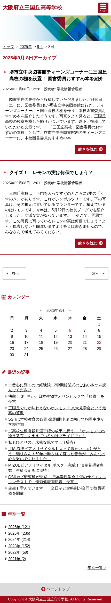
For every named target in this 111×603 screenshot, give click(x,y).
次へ (95, 273)
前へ (15, 273)
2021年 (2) (17, 559)
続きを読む (88, 149)
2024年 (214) (19, 539)
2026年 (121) (19, 527)
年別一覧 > (97, 567)
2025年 (26, 46)
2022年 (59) (18, 552)
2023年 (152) (19, 546)
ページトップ (58, 589)
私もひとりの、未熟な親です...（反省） (42, 442)
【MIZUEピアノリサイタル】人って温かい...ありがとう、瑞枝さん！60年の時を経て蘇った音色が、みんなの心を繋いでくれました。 (56, 453)
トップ (8, 46)
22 (99, 342)
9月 (40, 46)
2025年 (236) (19, 533)
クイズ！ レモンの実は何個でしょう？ (51, 172)
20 (70, 342)
